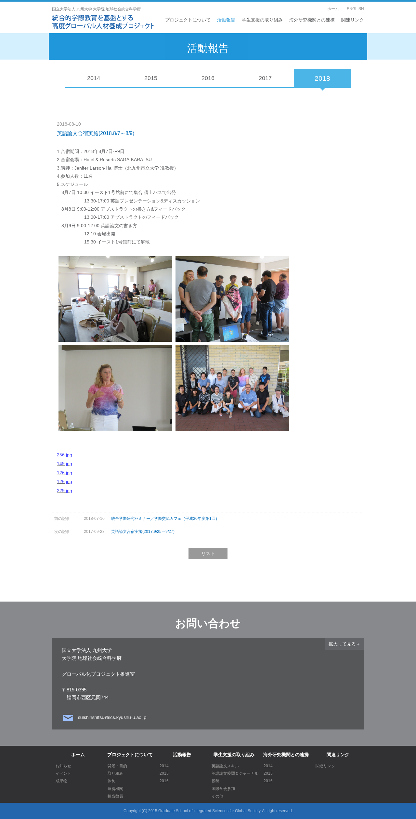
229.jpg (64, 490)
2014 (93, 78)
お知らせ (63, 766)
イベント (63, 773)
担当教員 (115, 796)
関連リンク (352, 19)
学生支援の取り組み (262, 19)
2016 (208, 78)
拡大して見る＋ (344, 643)
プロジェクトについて (188, 19)
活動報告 (226, 19)
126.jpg (64, 472)
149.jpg (64, 463)
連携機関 (115, 788)
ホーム (333, 9)
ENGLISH (355, 9)
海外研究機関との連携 (312, 19)
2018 (322, 78)
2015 (150, 78)
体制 (111, 781)
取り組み (115, 773)
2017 (265, 78)
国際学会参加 (223, 788)
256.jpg (64, 454)
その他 (217, 796)
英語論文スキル (225, 766)
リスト (208, 553)
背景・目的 (117, 766)
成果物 (61, 781)
